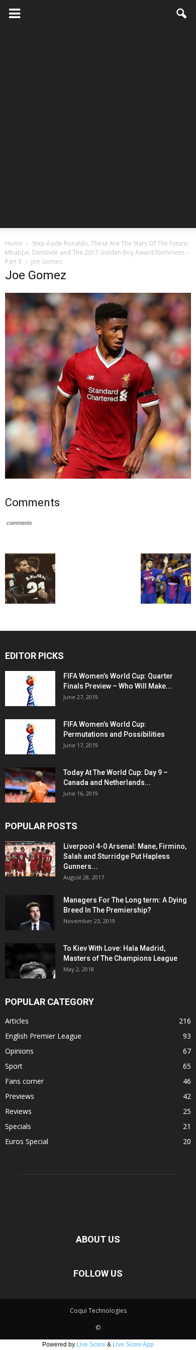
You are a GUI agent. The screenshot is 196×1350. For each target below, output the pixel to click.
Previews (19, 1096)
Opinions (19, 1051)
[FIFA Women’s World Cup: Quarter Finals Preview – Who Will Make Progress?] (30, 688)
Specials (18, 1126)
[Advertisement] (98, 130)
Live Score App (133, 1344)
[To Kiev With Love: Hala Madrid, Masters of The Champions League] (30, 960)
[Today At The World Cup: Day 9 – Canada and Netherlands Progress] (30, 785)
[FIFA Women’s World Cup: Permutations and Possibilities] (30, 736)
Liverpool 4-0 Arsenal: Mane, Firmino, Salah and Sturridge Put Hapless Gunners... (124, 856)
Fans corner (24, 1081)
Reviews (18, 1111)
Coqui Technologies (98, 1310)
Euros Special (26, 1141)
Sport (14, 1066)
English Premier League (43, 1036)
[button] (182, 13)
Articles (17, 1021)
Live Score (91, 1344)
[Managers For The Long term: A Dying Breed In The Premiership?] (30, 912)
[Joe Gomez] (98, 476)
